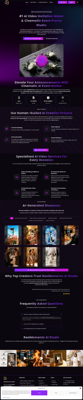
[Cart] (77, 2)
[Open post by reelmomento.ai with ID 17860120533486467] (58, 358)
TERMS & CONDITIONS (6, 397)
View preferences (73, 392)
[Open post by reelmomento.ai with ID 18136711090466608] (41, 358)
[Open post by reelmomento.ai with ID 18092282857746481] (8, 358)
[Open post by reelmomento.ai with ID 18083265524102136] (74, 358)
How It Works (33, 2)
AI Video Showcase (42, 2)
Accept (39, 392)
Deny (56, 392)
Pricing (51, 2)
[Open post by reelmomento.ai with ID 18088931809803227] (25, 358)
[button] (80, 388)
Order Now (62, 2)
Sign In (71, 2)
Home (26, 2)
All (11, 218)
